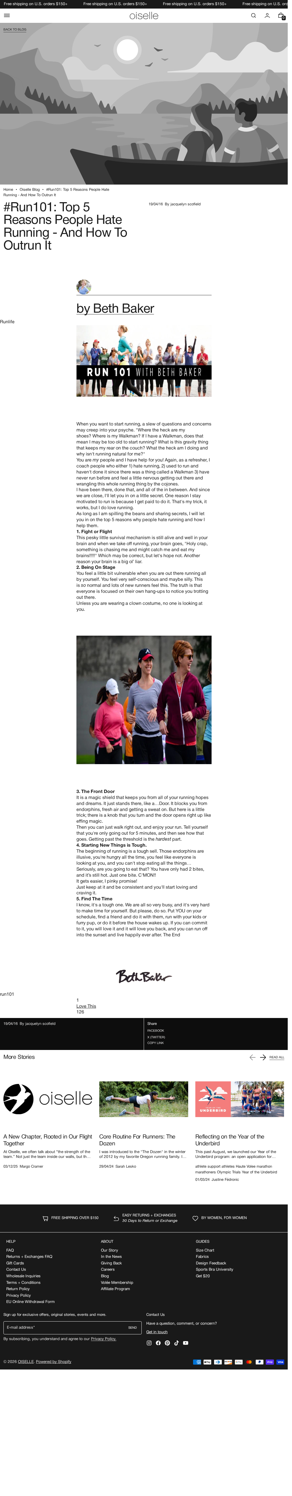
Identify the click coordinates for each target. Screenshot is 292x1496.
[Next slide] (263, 1057)
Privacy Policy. (103, 1339)
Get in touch (157, 1332)
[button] (7, 15)
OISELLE (26, 1362)
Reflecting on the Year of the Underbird (229, 1140)
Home (8, 190)
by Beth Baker (115, 309)
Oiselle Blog (30, 190)
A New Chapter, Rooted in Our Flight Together (47, 1140)
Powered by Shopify (53, 1362)
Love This (86, 1007)
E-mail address (20, 1328)
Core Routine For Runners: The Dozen (137, 1140)
